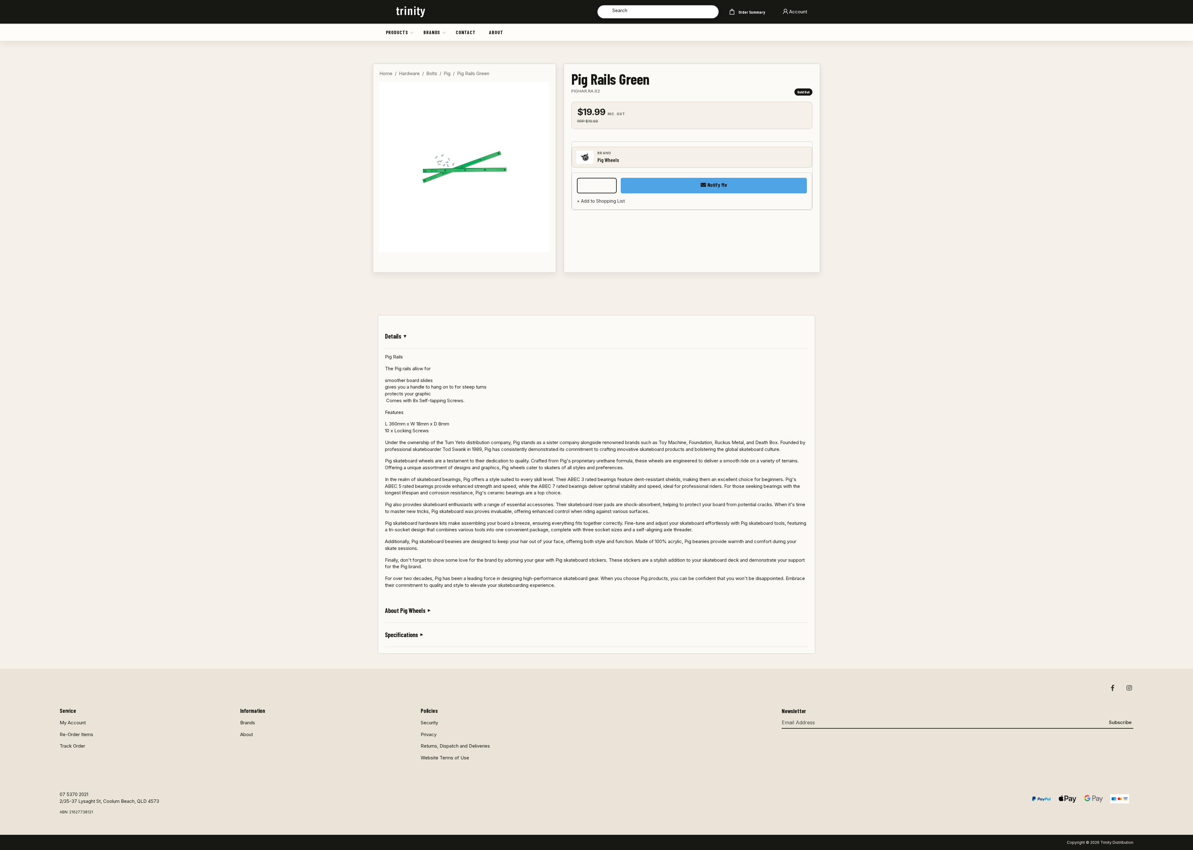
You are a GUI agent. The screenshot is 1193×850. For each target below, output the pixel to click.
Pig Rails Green (473, 73)
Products (397, 32)
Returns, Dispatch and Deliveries (455, 746)
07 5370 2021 (74, 794)
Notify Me (716, 184)
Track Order (72, 746)
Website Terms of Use (445, 758)
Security (429, 723)
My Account (73, 723)
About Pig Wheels (405, 610)
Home (385, 73)
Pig (447, 73)
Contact (466, 32)
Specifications (401, 634)
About (496, 32)
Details (393, 336)
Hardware (409, 73)
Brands (431, 32)
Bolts (431, 73)
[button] (412, 32)
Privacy (429, 734)
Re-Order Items (76, 734)
